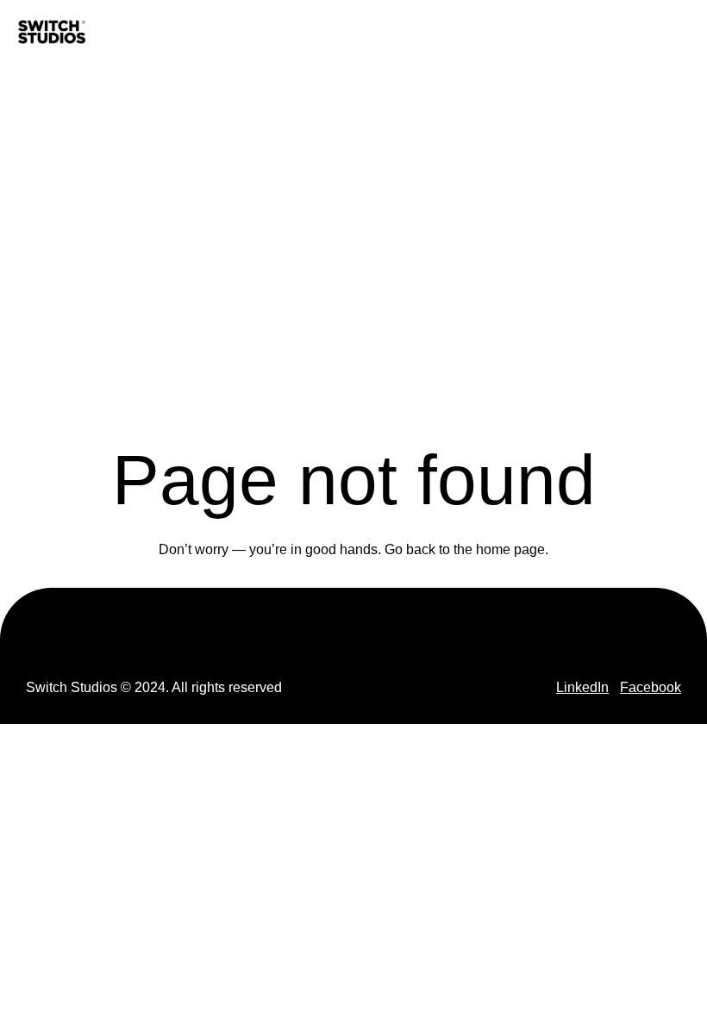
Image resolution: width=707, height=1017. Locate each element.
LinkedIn (582, 687)
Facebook (650, 687)
